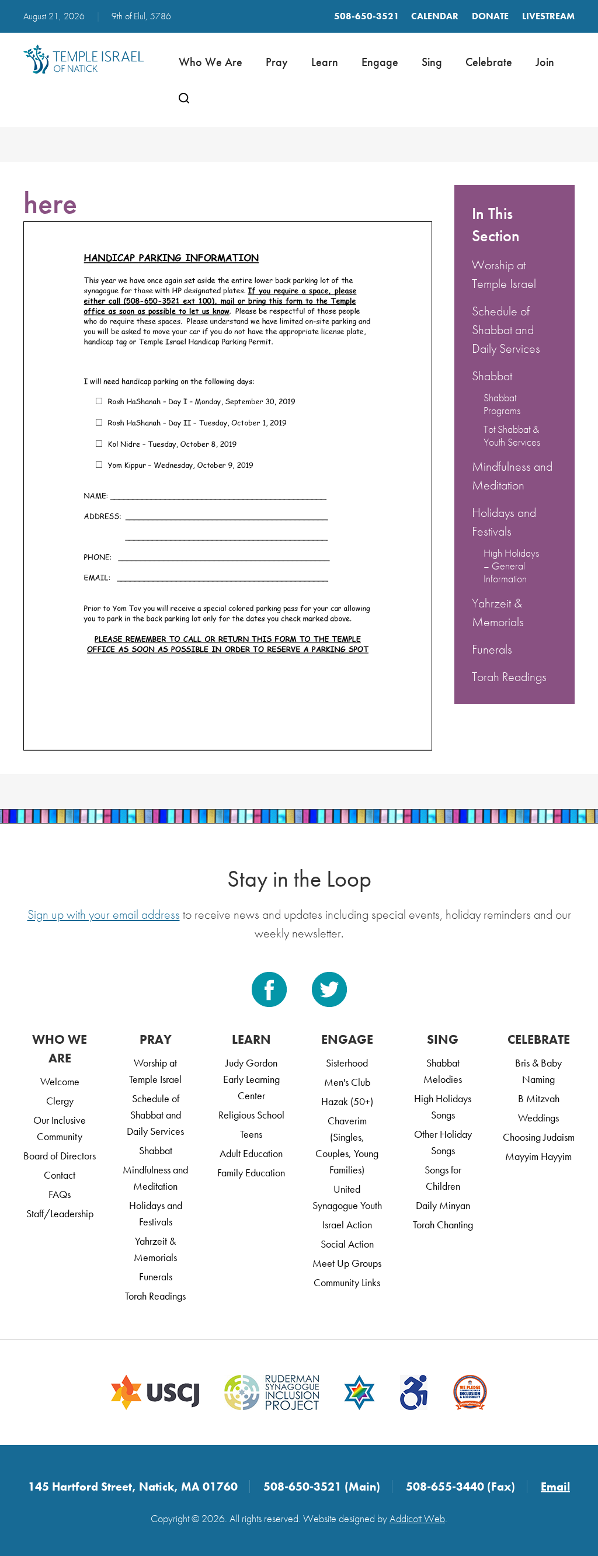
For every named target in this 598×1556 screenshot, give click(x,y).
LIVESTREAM (548, 16)
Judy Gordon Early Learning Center (251, 1079)
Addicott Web (417, 1518)
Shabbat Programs (502, 404)
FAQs (59, 1194)
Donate (490, 16)
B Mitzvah (538, 1098)
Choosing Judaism (539, 1137)
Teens (251, 1134)
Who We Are (210, 62)
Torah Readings (509, 676)
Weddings (538, 1117)
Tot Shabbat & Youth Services (512, 435)
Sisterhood (347, 1062)
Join (545, 62)
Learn (324, 62)
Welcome (59, 1081)
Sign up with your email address (103, 914)
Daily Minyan (443, 1205)
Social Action (347, 1244)
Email (555, 1486)
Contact (59, 1175)
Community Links (347, 1282)
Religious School (251, 1114)
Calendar (434, 16)
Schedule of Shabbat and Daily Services (506, 330)
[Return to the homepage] (83, 59)
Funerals (492, 649)
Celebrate (488, 62)
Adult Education (251, 1153)
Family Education (251, 1172)
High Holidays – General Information (511, 565)
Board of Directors (59, 1155)
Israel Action (347, 1224)
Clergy (60, 1100)
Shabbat (492, 375)
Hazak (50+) (347, 1101)
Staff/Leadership (59, 1213)
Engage (379, 62)
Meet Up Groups (346, 1263)
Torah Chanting (443, 1224)
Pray (277, 62)
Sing (432, 62)
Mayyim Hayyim (538, 1156)
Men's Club (347, 1082)
